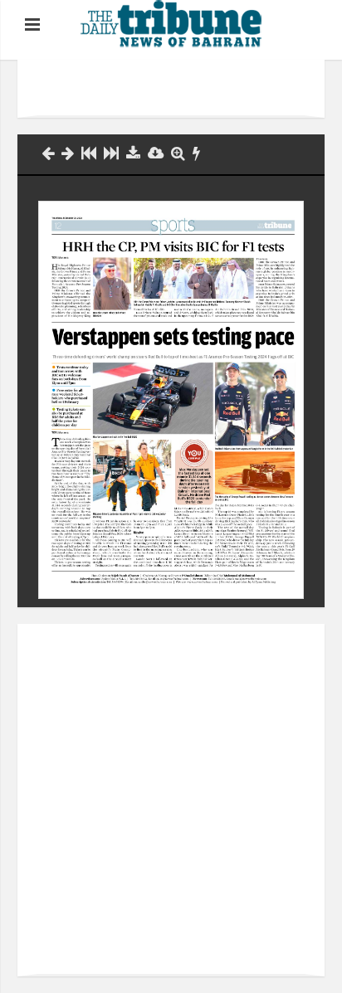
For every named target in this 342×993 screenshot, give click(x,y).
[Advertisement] (190, 89)
